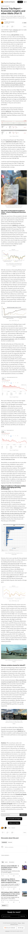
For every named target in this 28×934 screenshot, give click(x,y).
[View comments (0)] (8, 876)
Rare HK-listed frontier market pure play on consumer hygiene (10, 871)
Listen (25, 22)
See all (4, 905)
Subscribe (20, 2)
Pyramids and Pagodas (9, 22)
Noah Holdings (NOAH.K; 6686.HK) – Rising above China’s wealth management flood (10, 880)
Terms (23, 923)
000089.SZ (15, 225)
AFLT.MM (9, 576)
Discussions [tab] (11, 862)
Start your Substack (10, 927)
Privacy (19, 923)
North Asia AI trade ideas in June (14, 458)
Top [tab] (2, 862)
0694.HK (3, 229)
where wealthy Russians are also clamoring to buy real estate (13, 513)
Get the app (20, 927)
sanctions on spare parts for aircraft (10, 564)
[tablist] (7, 842)
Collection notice (14, 924)
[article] (14, 871)
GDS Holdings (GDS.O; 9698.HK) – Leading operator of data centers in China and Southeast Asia (10, 894)
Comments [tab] (4, 842)
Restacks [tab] (10, 842)
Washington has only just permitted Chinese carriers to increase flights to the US (12, 84)
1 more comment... (5, 855)
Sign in (25, 2)
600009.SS (4, 406)
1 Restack (13, 827)
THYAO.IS (16, 508)
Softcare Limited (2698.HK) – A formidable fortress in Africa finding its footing (10, 867)
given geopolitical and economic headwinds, (13, 338)
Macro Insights (5, 6)
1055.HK (3, 113)
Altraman (15, 30)
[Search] (25, 862)
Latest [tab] (6, 862)
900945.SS (8, 111)
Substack (7, 931)
